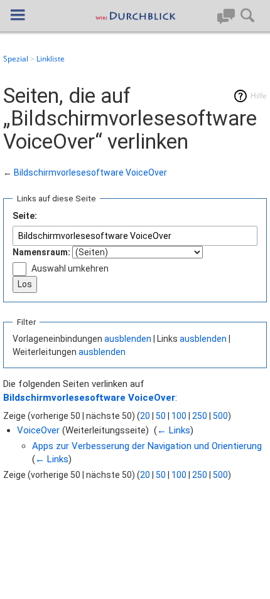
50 (161, 416)
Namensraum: (41, 252)
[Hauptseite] (135, 15)
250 (199, 416)
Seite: (25, 216)
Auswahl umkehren (70, 268)
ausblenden (127, 339)
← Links (173, 430)
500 (220, 416)
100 (178, 416)
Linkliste (50, 58)
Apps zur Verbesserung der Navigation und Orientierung (147, 446)
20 (145, 416)
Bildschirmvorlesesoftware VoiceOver (90, 172)
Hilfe (259, 95)
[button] (17, 14)
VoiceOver (38, 430)
